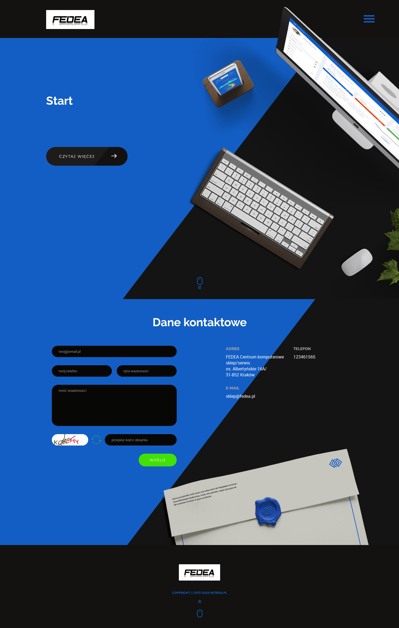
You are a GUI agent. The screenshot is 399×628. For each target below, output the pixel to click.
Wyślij (158, 460)
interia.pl (218, 593)
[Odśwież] (96, 439)
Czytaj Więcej (77, 156)
